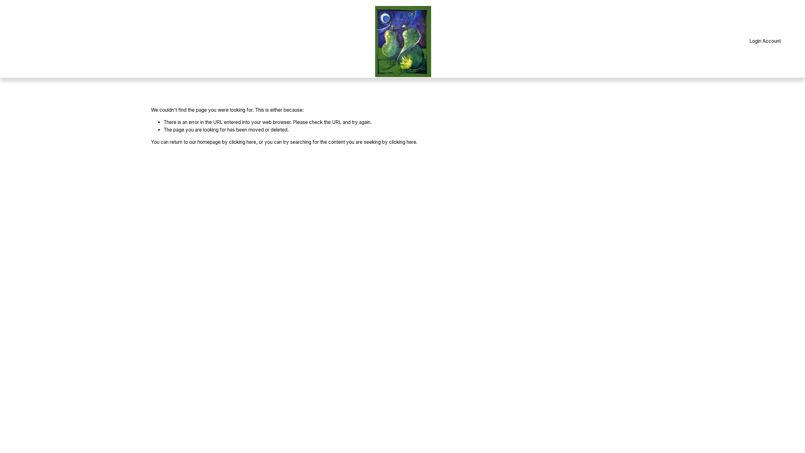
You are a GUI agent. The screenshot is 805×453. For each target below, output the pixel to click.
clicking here (242, 142)
